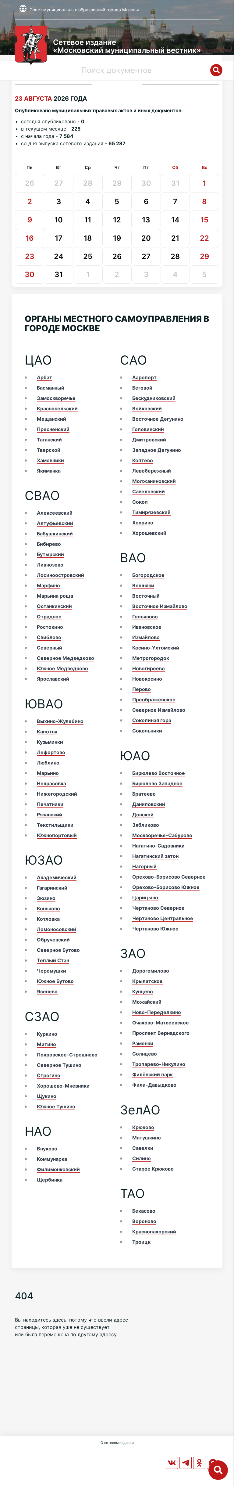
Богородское (148, 575)
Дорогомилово (150, 971)
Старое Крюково (153, 1169)
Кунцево (142, 991)
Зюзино (46, 898)
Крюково (143, 1127)
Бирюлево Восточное (158, 773)
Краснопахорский (154, 1232)
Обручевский (53, 940)
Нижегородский (57, 794)
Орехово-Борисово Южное (166, 887)
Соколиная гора (151, 720)
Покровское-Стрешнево (67, 1055)
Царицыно (145, 897)
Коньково (48, 908)
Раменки (142, 1043)
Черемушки (51, 971)
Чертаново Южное (155, 929)
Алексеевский (55, 513)
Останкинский (54, 606)
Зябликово (145, 825)
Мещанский (51, 419)
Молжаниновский (154, 481)
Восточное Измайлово (159, 606)
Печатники (50, 804)
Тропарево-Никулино (158, 1064)
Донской (143, 814)
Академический (56, 877)
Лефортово (51, 752)
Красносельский (57, 408)
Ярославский (53, 679)
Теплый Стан (53, 960)
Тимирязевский (151, 512)
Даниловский (148, 804)
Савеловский (148, 491)
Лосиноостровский (60, 575)
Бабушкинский (55, 534)
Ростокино (50, 627)
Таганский (49, 440)
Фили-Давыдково (154, 1085)
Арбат (44, 377)
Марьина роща (55, 596)
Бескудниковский (154, 398)
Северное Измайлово (158, 710)
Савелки (142, 1148)
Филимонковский (58, 1169)
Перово (141, 689)
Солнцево (144, 1054)
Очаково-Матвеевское (160, 1023)
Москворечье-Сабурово (162, 835)
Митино (46, 1044)
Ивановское (146, 627)
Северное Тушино (59, 1065)
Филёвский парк (152, 1074)
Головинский (148, 429)
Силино (141, 1158)
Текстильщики (55, 825)
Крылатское (147, 981)
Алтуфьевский (55, 523)
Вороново (144, 1221)
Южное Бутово (55, 981)
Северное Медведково (65, 658)
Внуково (47, 1149)
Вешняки (143, 585)
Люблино (48, 763)
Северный (49, 648)
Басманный (50, 388)
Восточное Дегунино (157, 419)
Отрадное (49, 616)
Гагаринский (52, 888)
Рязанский (49, 814)
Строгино (48, 1075)
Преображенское (154, 699)
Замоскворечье (56, 398)
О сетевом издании (117, 1443)
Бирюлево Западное (157, 783)
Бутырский (50, 554)
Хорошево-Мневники (63, 1086)
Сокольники (147, 731)
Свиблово (49, 637)
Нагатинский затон (155, 856)
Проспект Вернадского (161, 1033)
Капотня (47, 732)
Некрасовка (51, 783)
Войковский (147, 408)
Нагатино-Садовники (158, 846)
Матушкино (146, 1138)
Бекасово (143, 1211)
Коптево (142, 460)
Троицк (141, 1242)
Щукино (46, 1096)
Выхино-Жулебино (60, 721)
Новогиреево (148, 668)
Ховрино (142, 523)
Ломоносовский (56, 929)
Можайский (146, 1002)
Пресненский (53, 429)
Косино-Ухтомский (155, 648)
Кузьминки (50, 742)
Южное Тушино (56, 1106)
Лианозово (50, 565)
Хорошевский (149, 533)
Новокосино (147, 679)
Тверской (48, 450)
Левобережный (151, 471)
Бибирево (49, 544)
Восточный (146, 596)
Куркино (47, 1034)
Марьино (48, 773)
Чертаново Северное (158, 908)
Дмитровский (149, 440)
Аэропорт (144, 377)
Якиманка (49, 471)
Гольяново (145, 616)
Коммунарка (52, 1159)
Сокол (140, 502)
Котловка (48, 919)
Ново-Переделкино (156, 1012)
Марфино (48, 585)
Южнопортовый (57, 835)
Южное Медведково (62, 668)
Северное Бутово (58, 950)
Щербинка (49, 1180)
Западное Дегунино (156, 450)
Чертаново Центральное (162, 918)
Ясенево (47, 991)
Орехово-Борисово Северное (169, 877)
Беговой (142, 388)
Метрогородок (150, 658)
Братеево (144, 794)
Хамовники (50, 460)
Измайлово (146, 637)
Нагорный (144, 866)
